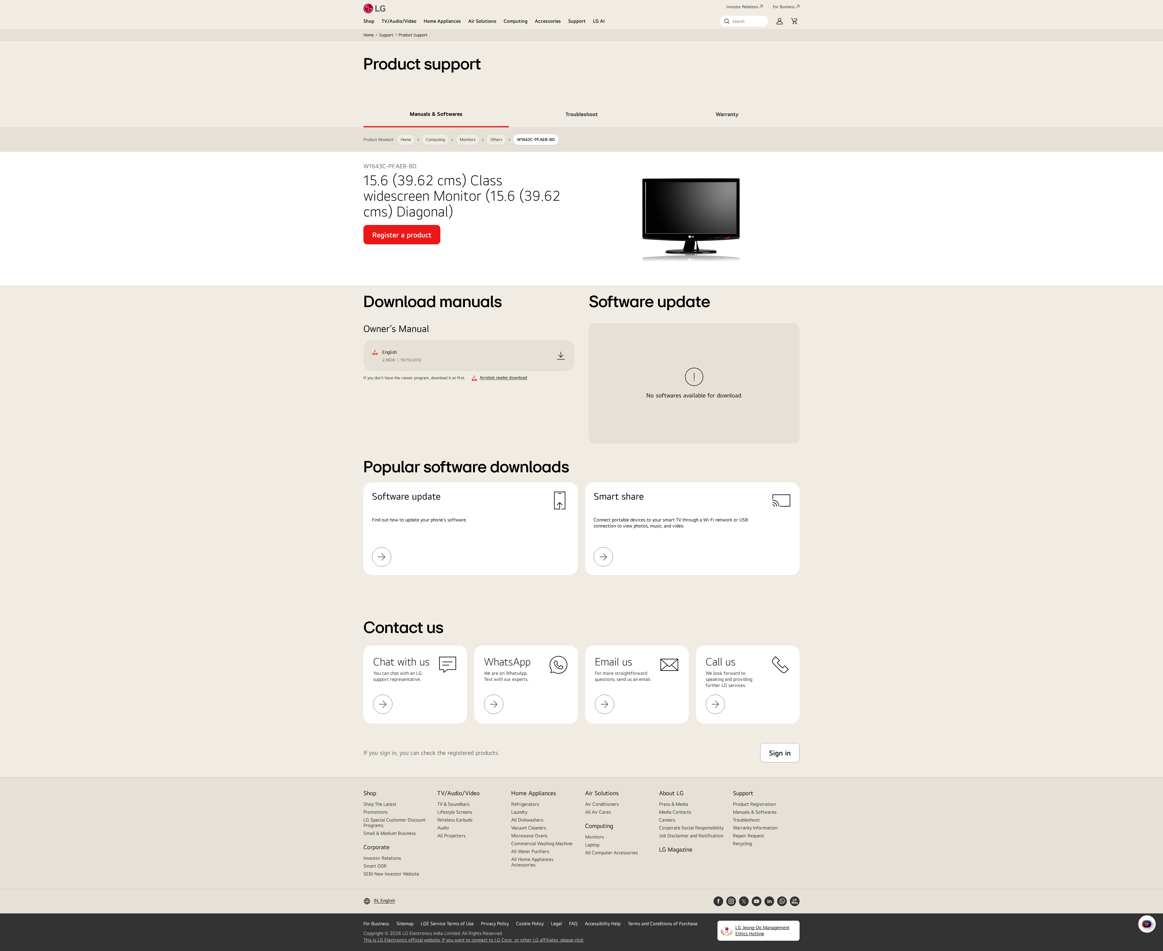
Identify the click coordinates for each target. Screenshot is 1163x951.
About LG (671, 792)
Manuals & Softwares (755, 812)
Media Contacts (675, 812)
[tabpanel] (581, 359)
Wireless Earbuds (454, 820)
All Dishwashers (527, 820)
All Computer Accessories (611, 853)
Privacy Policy (495, 923)
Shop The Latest (379, 804)
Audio (443, 828)
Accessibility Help (603, 923)
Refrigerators (525, 804)
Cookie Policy (530, 923)
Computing (516, 21)
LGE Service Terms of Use (447, 923)
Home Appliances (442, 21)
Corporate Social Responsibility (691, 828)
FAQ (573, 923)
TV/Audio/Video (399, 21)
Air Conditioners (602, 804)
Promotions (375, 812)
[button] (744, 21)
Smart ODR (375, 866)
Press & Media (673, 804)
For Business (784, 6)
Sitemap (404, 923)
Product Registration (754, 804)
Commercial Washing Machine (541, 843)
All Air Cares (598, 812)
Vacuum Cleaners (528, 828)
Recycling (742, 843)
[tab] (436, 115)
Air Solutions (482, 21)
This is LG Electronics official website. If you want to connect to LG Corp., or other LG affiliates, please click (473, 940)
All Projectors (451, 836)
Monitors (594, 837)
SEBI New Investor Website (391, 874)
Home (368, 34)
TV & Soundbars (453, 804)
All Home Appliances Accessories (532, 862)
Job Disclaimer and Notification (691, 836)
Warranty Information (755, 828)
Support (577, 21)
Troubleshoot (746, 820)
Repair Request (748, 836)
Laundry (519, 812)
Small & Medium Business (389, 833)
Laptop (592, 845)
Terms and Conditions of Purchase (662, 923)
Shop (368, 21)
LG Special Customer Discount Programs (394, 822)
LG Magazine (675, 849)
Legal (556, 923)
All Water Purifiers (530, 851)
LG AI (599, 21)
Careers (667, 820)
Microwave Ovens (529, 836)
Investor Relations (742, 6)
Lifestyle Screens (454, 812)
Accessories (548, 21)
